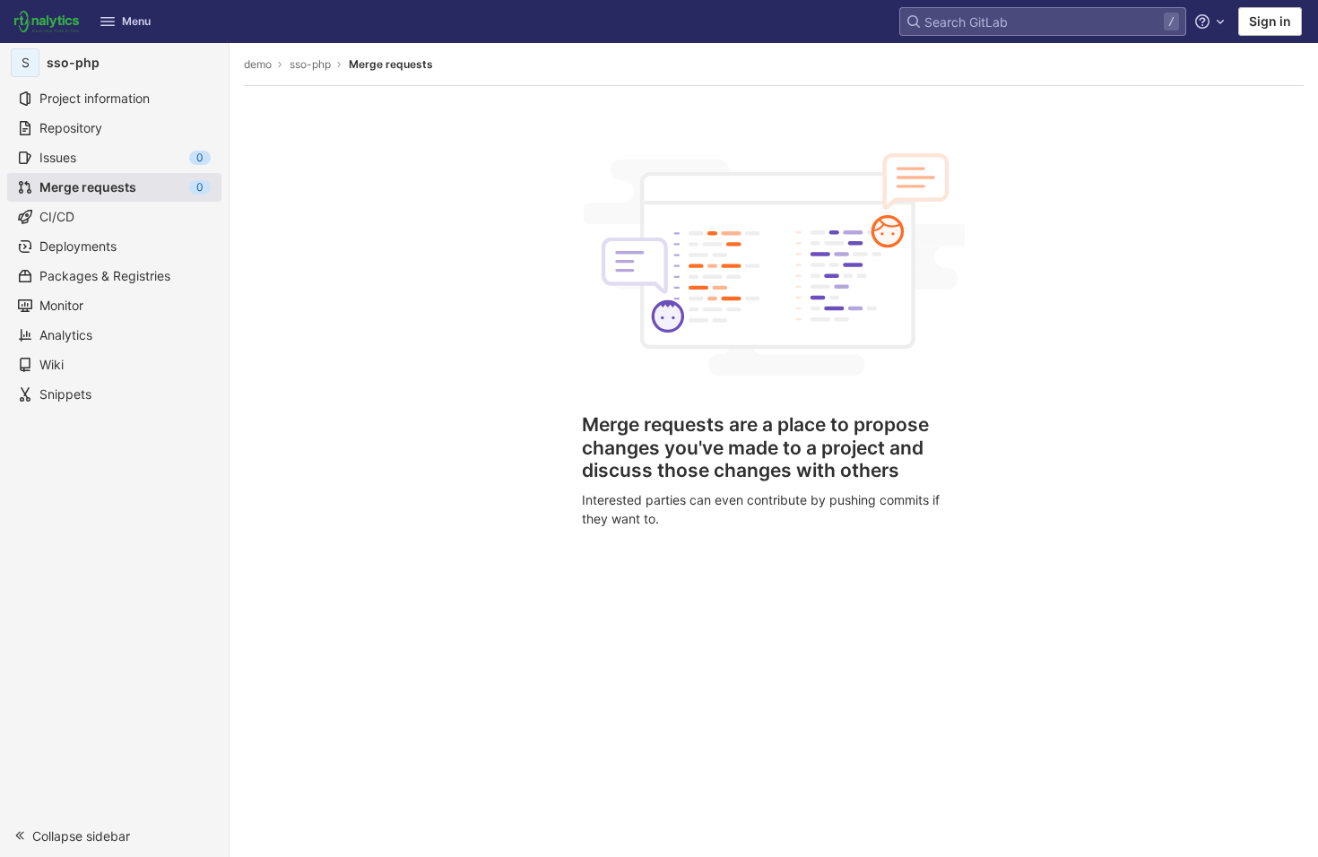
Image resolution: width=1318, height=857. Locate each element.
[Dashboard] (46, 21)
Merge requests (391, 64)
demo (258, 64)
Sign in (1270, 21)
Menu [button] (136, 21)
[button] (114, 835)
